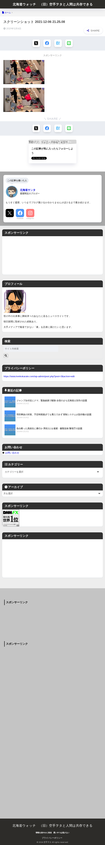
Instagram (30, 218)
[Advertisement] (52, 255)
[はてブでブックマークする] (58, 43)
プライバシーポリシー (52, 838)
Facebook (20, 218)
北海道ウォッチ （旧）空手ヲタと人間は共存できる (53, 4)
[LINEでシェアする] (69, 43)
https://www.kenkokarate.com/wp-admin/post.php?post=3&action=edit (39, 376)
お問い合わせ (12, 452)
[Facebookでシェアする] (47, 43)
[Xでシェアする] (36, 43)
